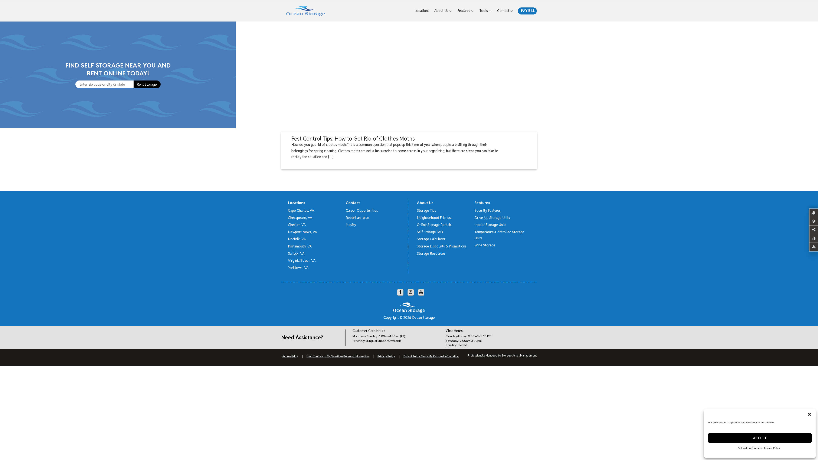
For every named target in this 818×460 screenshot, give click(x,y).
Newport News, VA (302, 232)
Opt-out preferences (750, 448)
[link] (528, 75)
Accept (760, 438)
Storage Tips (426, 210)
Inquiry (351, 225)
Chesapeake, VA (300, 218)
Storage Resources (431, 253)
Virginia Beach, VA (301, 260)
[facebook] (400, 292)
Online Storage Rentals (434, 225)
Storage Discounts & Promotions (442, 246)
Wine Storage (485, 245)
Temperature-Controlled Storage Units (499, 235)
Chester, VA (297, 225)
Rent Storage (147, 84)
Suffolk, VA (296, 253)
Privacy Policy (772, 448)
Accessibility (290, 356)
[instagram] (411, 292)
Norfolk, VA (297, 239)
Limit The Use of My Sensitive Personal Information (338, 356)
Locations (422, 11)
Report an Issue (357, 218)
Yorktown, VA (298, 268)
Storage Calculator (431, 239)
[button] (809, 414)
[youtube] (421, 292)
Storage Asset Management (519, 355)
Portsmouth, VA (300, 246)
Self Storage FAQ (430, 232)
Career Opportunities (362, 210)
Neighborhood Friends (434, 218)
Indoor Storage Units (490, 225)
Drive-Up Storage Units (492, 218)
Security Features (488, 210)
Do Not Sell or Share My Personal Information (431, 356)
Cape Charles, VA (301, 210)
